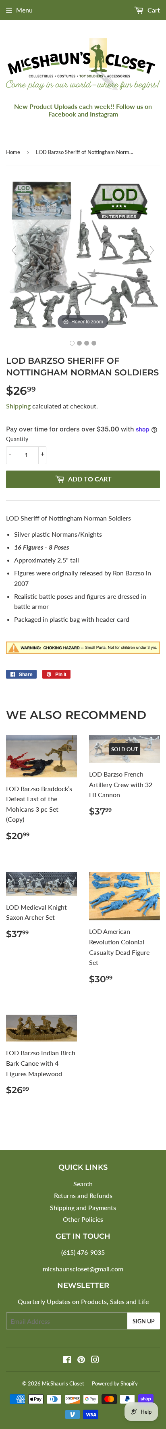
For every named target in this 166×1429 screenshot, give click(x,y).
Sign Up (144, 1321)
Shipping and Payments (83, 1207)
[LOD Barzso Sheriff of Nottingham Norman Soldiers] (72, 343)
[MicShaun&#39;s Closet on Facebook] (67, 1360)
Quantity (17, 438)
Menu (24, 10)
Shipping (18, 406)
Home (13, 152)
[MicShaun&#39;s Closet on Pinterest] (81, 1360)
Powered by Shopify (115, 1383)
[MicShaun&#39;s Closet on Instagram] (95, 1360)
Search (83, 1183)
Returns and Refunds (83, 1195)
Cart (153, 10)
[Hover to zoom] (83, 253)
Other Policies (83, 1219)
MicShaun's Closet (63, 1383)
